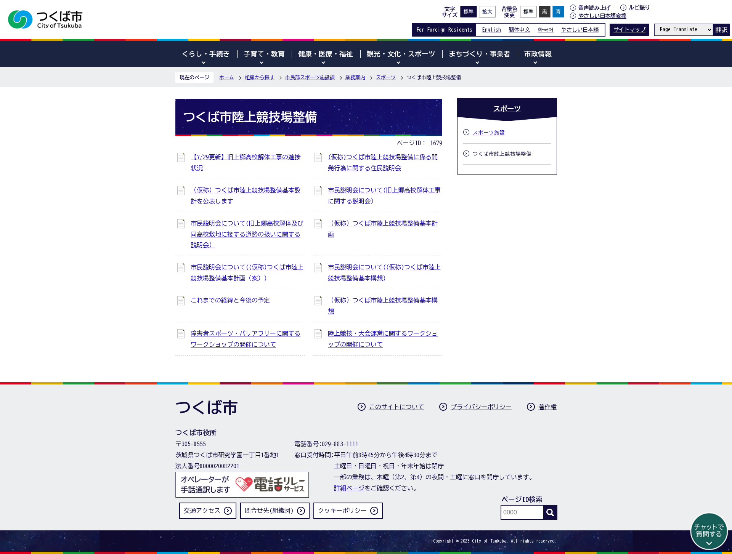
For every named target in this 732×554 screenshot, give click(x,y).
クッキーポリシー (342, 511)
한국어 (546, 29)
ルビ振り (639, 7)
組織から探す (259, 77)
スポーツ (386, 77)
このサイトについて (396, 407)
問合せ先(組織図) (269, 511)
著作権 (547, 407)
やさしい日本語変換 (602, 16)
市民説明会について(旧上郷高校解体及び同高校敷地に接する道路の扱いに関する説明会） (247, 234)
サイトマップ (629, 29)
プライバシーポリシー (481, 407)
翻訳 (721, 30)
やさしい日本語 (580, 29)
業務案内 (355, 77)
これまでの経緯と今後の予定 (230, 300)
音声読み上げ (594, 8)
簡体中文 (519, 29)
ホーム (226, 77)
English (491, 29)
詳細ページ (349, 488)
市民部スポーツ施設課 (310, 77)
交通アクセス (202, 511)
